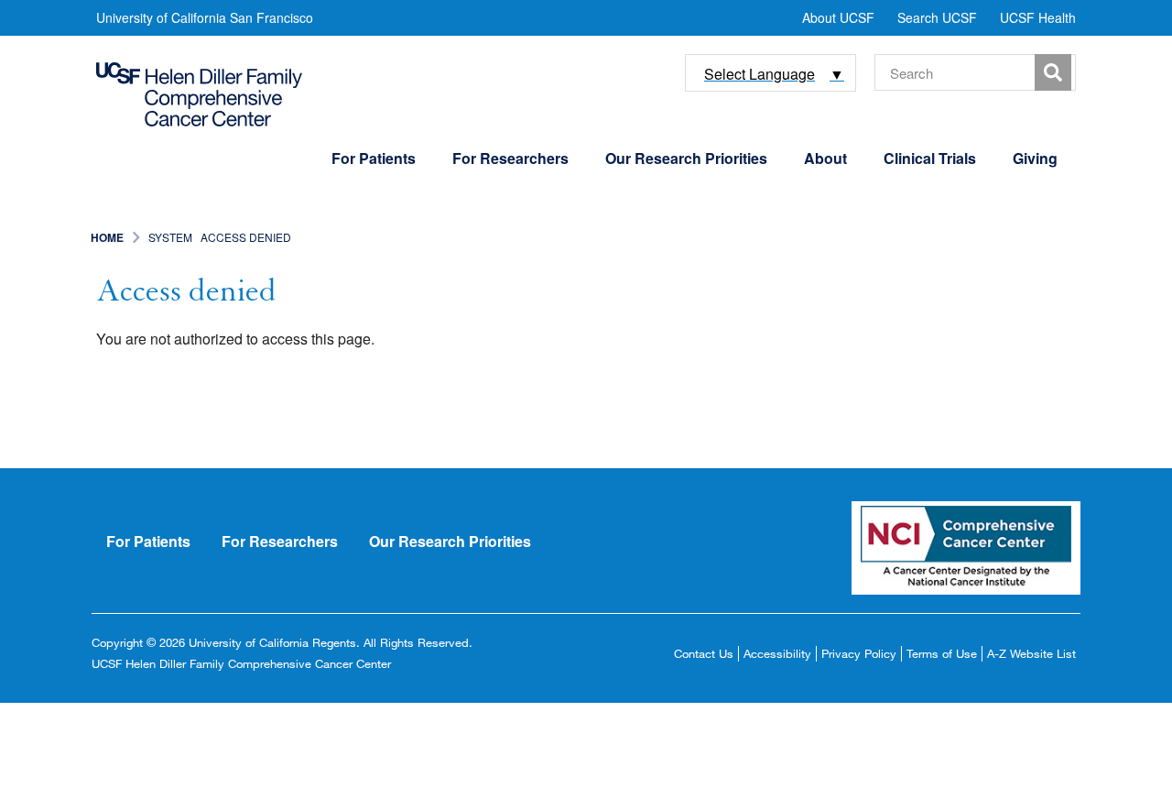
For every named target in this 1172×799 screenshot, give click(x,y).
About (825, 158)
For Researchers (510, 158)
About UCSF (838, 17)
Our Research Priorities (686, 158)
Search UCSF (937, 17)
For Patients (373, 158)
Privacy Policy (858, 653)
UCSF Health (1038, 17)
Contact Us (703, 653)
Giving (1035, 158)
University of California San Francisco (204, 17)
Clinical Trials (930, 158)
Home (107, 237)
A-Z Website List (1031, 653)
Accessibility (777, 653)
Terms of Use (941, 653)
